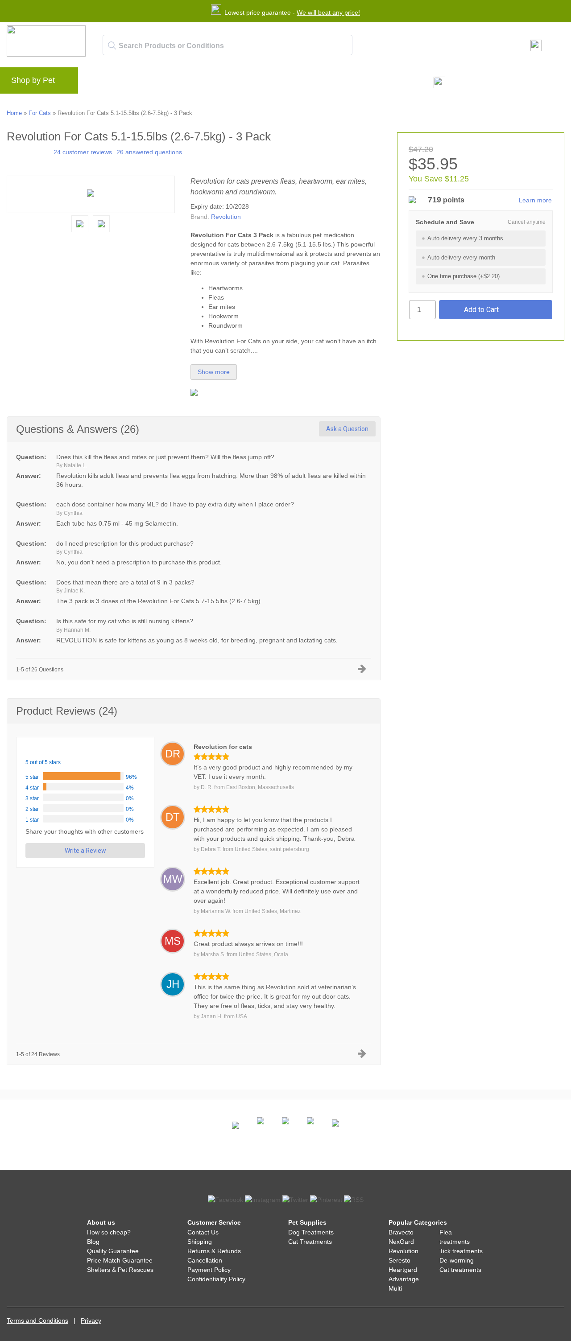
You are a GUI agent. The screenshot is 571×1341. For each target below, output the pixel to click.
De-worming (456, 1260)
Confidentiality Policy (216, 1279)
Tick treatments (461, 1251)
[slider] (28, 151)
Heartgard (403, 1269)
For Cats (40, 113)
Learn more (535, 200)
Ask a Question (347, 428)
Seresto (399, 1260)
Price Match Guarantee (120, 1260)
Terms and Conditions (37, 1320)
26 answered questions (149, 152)
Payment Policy (209, 1269)
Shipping (199, 1241)
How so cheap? (109, 1232)
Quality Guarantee (113, 1251)
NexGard (401, 1241)
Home (14, 113)
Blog (135, 82)
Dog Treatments (311, 1232)
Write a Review (85, 850)
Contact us (267, 82)
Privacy (91, 1320)
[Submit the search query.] (112, 45)
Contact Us (203, 1232)
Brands (104, 82)
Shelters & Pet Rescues (120, 1269)
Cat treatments (460, 1269)
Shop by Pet (33, 80)
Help (229, 82)
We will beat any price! (328, 12)
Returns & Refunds (214, 1251)
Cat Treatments (310, 1241)
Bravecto (401, 1232)
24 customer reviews (83, 152)
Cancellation (204, 1260)
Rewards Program (182, 82)
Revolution (226, 216)
